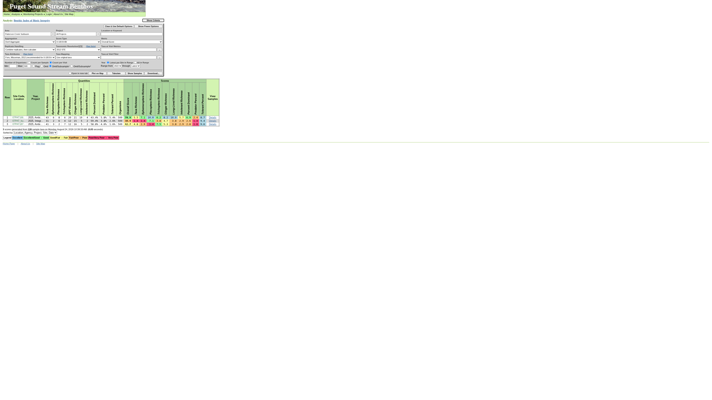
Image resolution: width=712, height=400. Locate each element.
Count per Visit (59, 62)
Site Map (69, 14)
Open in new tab (80, 73)
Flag (37, 66)
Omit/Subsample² (82, 66)
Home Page (9, 143)
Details (212, 117)
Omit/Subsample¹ (61, 66)
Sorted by (8, 132)
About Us (58, 14)
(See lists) (91, 46)
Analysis (15, 14)
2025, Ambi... (35, 117)
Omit (46, 66)
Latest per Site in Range (121, 62)
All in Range (143, 62)
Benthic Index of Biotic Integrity (32, 20)
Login (49, 14)
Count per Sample (40, 62)
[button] (53, 34)
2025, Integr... (35, 120)
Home (7, 14)
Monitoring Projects (33, 14)
